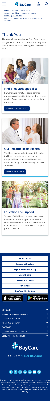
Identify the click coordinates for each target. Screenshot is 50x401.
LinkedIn (30, 372)
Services (32, 13)
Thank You (8, 20)
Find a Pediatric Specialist (16, 108)
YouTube (34, 372)
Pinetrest (25, 372)
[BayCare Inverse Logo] (25, 347)
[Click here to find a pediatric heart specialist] (25, 71)
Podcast (39, 372)
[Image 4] (37, 297)
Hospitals (24, 10)
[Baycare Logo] (23, 4)
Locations (14, 10)
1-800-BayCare (31, 356)
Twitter (15, 372)
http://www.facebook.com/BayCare (11, 372)
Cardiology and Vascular (13, 16)
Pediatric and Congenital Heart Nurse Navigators (22, 18)
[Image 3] (12, 297)
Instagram (20, 372)
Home (6, 10)
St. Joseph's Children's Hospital (15, 13)
